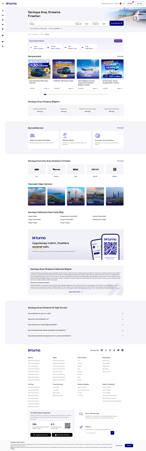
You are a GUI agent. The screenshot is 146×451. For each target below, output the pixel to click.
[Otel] (3, 15)
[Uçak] (3, 11)
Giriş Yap (139, 3)
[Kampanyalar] (3, 42)
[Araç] (3, 24)
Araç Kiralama (35, 34)
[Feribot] (3, 29)
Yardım (116, 3)
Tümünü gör (118, 41)
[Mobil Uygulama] (3, 46)
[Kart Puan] (3, 35)
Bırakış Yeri (76, 23)
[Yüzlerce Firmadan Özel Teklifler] (43, 140)
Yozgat (41, 34)
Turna (29, 34)
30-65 (57, 28)
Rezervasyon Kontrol (107, 3)
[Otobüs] (3, 20)
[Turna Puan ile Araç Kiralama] (108, 140)
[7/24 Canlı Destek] (75, 140)
